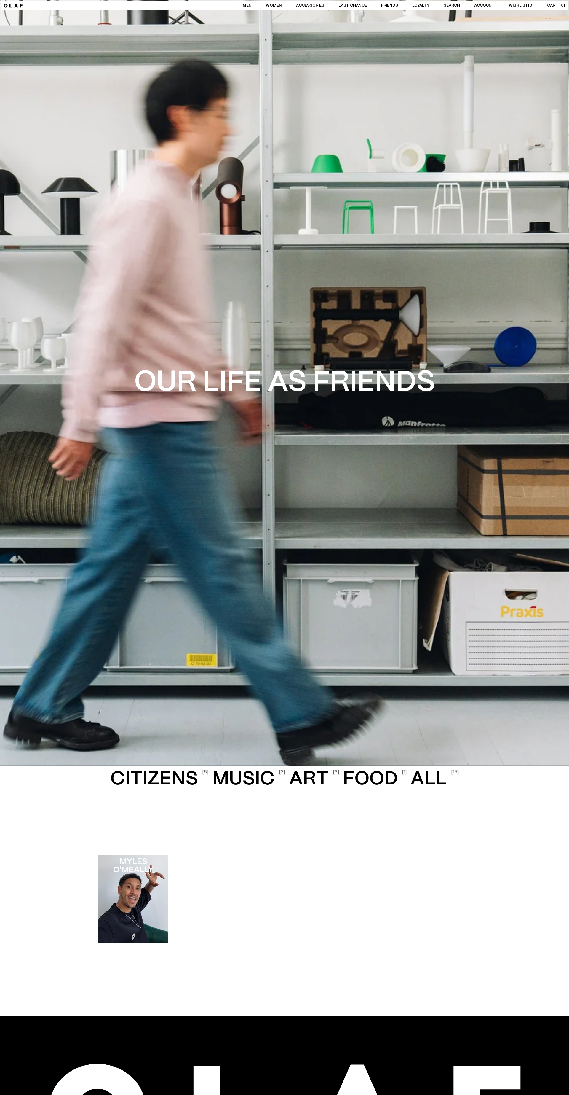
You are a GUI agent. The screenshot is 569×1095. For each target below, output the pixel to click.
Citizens (159, 779)
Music (248, 779)
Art (314, 779)
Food (375, 779)
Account (484, 5)
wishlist (520, 5)
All (434, 779)
